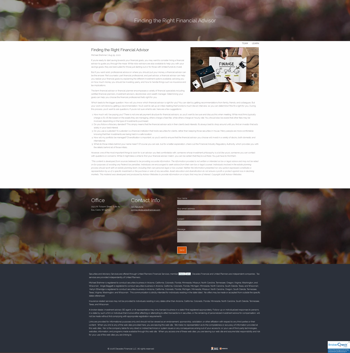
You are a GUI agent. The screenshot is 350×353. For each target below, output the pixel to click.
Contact (254, 49)
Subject (190, 219)
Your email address (195, 208)
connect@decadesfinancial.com (145, 210)
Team (245, 43)
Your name (191, 198)
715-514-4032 (137, 206)
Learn (255, 43)
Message (191, 229)
